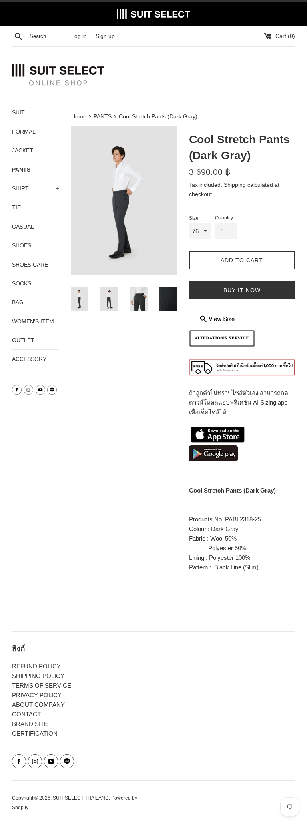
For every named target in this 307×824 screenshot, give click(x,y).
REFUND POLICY (36, 666)
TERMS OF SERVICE (41, 685)
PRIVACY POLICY (37, 695)
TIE (16, 207)
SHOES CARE (30, 264)
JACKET (22, 150)
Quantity (224, 218)
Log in (79, 36)
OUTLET (23, 340)
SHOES (21, 245)
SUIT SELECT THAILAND (81, 798)
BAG (18, 302)
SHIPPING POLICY (38, 675)
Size (194, 218)
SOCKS (21, 283)
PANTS (21, 169)
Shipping (235, 185)
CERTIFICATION (35, 733)
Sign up (105, 36)
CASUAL (23, 226)
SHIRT (35, 188)
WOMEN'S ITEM (33, 321)
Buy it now (242, 290)
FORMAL (24, 131)
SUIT (18, 112)
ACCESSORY (29, 359)
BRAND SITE (30, 723)
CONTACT (26, 714)
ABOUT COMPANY (38, 704)
